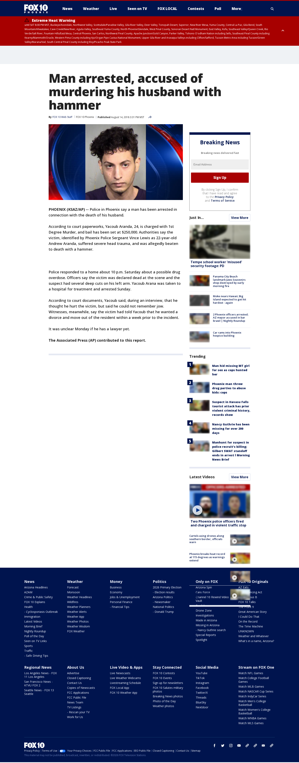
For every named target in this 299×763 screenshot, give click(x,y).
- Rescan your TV (78, 712)
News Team (75, 702)
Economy (116, 592)
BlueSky (201, 702)
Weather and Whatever (253, 636)
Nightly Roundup (35, 631)
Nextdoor (202, 707)
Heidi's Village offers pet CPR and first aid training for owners (208, 575)
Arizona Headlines (36, 587)
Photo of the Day (164, 701)
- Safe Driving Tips (36, 656)
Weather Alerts (77, 612)
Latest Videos (202, 476)
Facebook (202, 688)
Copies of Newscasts (81, 688)
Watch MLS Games (251, 723)
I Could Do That (248, 616)
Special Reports (206, 635)
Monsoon (73, 592)
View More (239, 217)
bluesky (255, 745)
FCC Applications (78, 693)
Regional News (37, 667)
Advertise (73, 673)
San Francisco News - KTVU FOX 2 (38, 683)
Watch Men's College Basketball (252, 703)
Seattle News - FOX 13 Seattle (39, 692)
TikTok (200, 678)
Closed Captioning (79, 678)
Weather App (75, 616)
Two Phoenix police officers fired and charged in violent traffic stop (218, 523)
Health (28, 607)
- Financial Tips (119, 607)
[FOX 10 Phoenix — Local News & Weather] (37, 9)
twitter (222, 745)
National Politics (163, 607)
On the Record (248, 621)
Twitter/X (202, 693)
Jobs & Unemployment (125, 597)
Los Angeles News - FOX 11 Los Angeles (40, 675)
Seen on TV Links (35, 641)
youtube (239, 745)
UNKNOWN (246, 631)
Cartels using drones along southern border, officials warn (206, 539)
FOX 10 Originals (253, 581)
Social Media (207, 667)
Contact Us (74, 683)
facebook (214, 745)
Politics (159, 581)
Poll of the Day (34, 636)
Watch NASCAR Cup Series (255, 691)
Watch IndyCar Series (252, 696)
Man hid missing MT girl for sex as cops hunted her (231, 370)
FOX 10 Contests (164, 673)
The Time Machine (250, 626)
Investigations (205, 615)
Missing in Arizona (207, 625)
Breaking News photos (168, 696)
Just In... (196, 217)
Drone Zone (204, 610)
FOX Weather (76, 631)
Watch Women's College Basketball (254, 711)
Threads (201, 697)
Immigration (32, 616)
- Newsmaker (161, 602)
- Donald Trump (163, 612)
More (236, 8)
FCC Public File (76, 697)
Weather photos (163, 706)
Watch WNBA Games (252, 718)
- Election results (164, 592)
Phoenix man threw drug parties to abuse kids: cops (229, 388)
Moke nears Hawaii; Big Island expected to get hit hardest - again (229, 299)
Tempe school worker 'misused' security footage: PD (216, 264)
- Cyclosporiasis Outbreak (41, 612)
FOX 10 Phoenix (85, 117)
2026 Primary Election (167, 587)
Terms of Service (223, 200)
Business (116, 587)
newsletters (271, 745)
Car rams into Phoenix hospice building (227, 334)
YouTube (201, 673)
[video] (219, 501)
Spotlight (201, 640)
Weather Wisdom (78, 626)
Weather (75, 581)
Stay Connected (167, 667)
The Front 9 (246, 607)
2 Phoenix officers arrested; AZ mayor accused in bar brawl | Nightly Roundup (230, 318)
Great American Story (252, 612)
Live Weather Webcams (125, 678)
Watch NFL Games (250, 673)
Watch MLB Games (251, 686)
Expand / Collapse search (272, 9)
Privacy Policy (224, 197)
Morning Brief (33, 626)
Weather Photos (78, 621)
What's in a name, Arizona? (256, 641)
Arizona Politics (163, 597)
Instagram (202, 683)
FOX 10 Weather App (123, 693)
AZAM (28, 592)
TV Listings (74, 707)
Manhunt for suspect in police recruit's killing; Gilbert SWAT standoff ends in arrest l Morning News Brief (231, 450)
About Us (75, 667)
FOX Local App (119, 688)
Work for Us (75, 717)
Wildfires (72, 602)
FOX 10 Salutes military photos (168, 689)
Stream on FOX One (256, 667)
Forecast (73, 587)
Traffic (28, 651)
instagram (231, 745)
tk (247, 745)
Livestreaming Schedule (125, 683)
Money (116, 581)
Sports (28, 646)
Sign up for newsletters (168, 683)
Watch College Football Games (253, 680)
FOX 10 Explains (34, 602)
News (29, 581)
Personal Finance (121, 602)
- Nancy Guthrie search (211, 630)
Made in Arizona (206, 620)
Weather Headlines (79, 597)
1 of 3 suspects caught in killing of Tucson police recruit (204, 593)
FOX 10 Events (162, 678)
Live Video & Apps (126, 667)
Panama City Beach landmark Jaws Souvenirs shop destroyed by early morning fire (229, 281)
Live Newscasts (120, 673)
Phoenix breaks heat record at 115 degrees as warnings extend (207, 557)
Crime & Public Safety (38, 597)
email (263, 745)
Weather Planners (79, 607)
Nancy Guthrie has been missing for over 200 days (231, 428)
